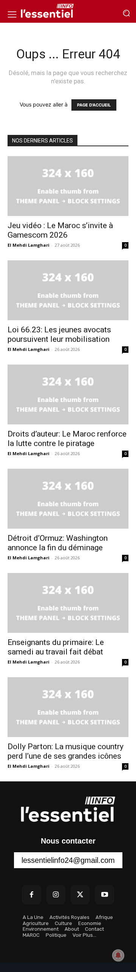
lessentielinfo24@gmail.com (68, 860)
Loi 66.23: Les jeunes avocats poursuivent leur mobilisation (59, 334)
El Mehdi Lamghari (28, 245)
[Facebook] (31, 894)
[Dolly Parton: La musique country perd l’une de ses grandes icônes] (68, 707)
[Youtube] (104, 894)
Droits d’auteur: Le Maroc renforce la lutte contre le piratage (67, 438)
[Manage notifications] (118, 955)
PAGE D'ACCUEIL (94, 105)
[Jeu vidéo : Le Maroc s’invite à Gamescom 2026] (68, 186)
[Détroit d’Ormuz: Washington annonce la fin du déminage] (68, 499)
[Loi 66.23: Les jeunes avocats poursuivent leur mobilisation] (68, 290)
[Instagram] (55, 894)
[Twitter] (80, 894)
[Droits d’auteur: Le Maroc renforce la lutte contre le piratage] (68, 394)
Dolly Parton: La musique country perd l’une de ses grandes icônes (66, 751)
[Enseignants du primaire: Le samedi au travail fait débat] (68, 603)
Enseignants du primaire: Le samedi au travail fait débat (56, 647)
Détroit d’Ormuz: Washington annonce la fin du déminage (58, 543)
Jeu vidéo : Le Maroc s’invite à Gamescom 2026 (60, 230)
